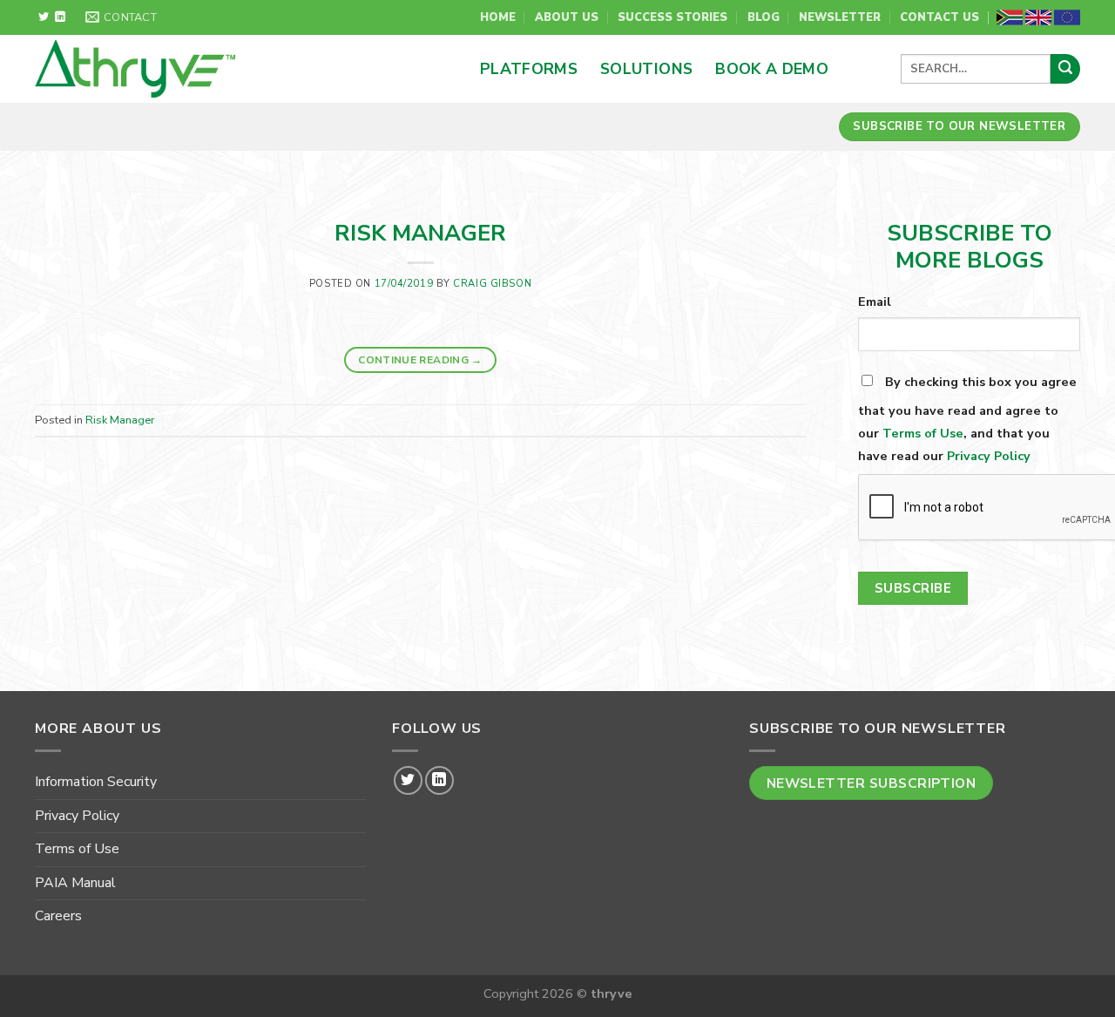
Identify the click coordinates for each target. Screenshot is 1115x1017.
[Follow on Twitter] (43, 17)
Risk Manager (420, 233)
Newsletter (840, 17)
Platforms (529, 68)
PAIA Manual (75, 882)
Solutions (646, 68)
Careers (58, 915)
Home (498, 17)
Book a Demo (771, 68)
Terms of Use (922, 433)
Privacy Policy (989, 455)
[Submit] (1065, 69)
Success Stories (672, 17)
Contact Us (939, 17)
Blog (763, 17)
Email (874, 301)
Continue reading (420, 360)
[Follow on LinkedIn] (60, 17)
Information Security (96, 781)
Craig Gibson (492, 283)
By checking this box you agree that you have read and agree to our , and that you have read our (967, 418)
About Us (566, 17)
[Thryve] (208, 69)
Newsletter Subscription (871, 783)
